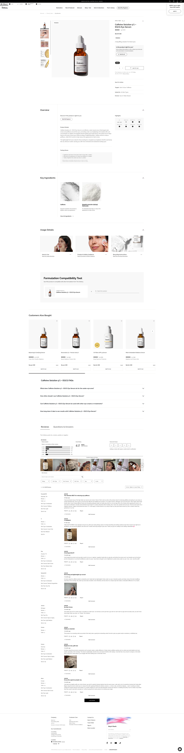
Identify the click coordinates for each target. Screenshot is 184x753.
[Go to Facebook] (107, 743)
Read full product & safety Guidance (86, 256)
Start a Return (91, 720)
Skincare (42, 13)
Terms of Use (110, 738)
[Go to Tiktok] (120, 743)
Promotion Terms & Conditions (76, 724)
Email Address (111, 729)
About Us (53, 720)
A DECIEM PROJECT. (113, 749)
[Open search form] (169, 1)
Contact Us (121, 738)
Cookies (105, 749)
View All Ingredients (65, 216)
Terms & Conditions (76, 749)
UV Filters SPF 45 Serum (100, 352)
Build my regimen (66, 119)
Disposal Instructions (73, 721)
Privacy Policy (84, 749)
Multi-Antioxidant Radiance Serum (135, 352)
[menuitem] (4, 4)
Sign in (89, 725)
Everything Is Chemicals (56, 736)
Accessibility (53, 731)
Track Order (90, 722)
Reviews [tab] (45, 427)
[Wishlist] (143, 20)
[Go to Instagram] (111, 743)
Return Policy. (126, 73)
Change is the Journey (56, 734)
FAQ (70, 720)
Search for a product (102, 291)
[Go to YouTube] (116, 743)
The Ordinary (5, 4)
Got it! (174, 11)
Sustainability (54, 733)
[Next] (105, 1)
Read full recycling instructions (120, 256)
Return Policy (72, 723)
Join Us (52, 723)
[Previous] (78, 1)
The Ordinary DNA (55, 721)
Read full (48, 256)
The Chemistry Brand (31, 4)
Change (63, 741)
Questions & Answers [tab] (63, 427)
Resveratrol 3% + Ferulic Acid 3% (70, 352)
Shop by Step (50, 13)
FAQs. (134, 72)
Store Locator (91, 728)
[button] (70, 8)
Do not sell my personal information (95, 749)
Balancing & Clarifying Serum (37, 352)
